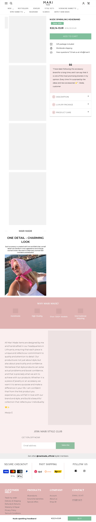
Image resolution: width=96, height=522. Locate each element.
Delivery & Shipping (13, 501)
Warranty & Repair (12, 507)
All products (32, 496)
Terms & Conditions (13, 513)
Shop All (53, 502)
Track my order (11, 498)
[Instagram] (84, 471)
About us (53, 499)
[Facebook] (76, 471)
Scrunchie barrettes (35, 499)
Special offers (32, 502)
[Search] (11, 3)
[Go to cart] (88, 3)
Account (53, 496)
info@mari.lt (77, 500)
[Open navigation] (6, 3)
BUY (80, 518)
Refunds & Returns (12, 504)
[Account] (83, 3)
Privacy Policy (10, 510)
